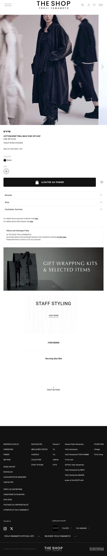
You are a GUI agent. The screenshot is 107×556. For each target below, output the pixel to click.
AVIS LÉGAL (7, 500)
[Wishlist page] (94, 5)
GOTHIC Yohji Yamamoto (74, 465)
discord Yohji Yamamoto (74, 444)
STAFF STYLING (37, 465)
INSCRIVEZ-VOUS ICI (11, 444)
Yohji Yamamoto (71, 449)
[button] (7, 5)
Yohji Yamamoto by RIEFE (75, 470)
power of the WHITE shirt (74, 480)
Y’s (54, 449)
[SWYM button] (102, 182)
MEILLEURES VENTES (39, 449)
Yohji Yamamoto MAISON (74, 475)
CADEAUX (35, 455)
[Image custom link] (53, 289)
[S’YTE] (6, 131)
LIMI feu (56, 460)
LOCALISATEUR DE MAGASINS (14, 477)
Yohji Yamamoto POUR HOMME (77, 455)
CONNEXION (8, 449)
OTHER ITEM (99, 444)
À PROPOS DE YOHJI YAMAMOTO (16, 510)
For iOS (65, 528)
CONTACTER (8, 482)
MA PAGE (7, 460)
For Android (81, 528)
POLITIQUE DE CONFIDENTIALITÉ (15, 505)
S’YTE (55, 465)
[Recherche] (82, 5)
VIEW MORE (53, 315)
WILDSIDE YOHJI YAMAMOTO (57, 536)
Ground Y (56, 444)
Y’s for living (98, 455)
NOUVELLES (8, 472)
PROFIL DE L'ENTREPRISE (12, 489)
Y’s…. (54, 455)
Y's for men (69, 460)
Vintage (97, 449)
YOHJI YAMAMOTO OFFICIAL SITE (19, 536)
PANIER (6, 455)
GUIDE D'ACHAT (9, 467)
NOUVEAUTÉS (36, 444)
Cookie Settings (96, 549)
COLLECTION (36, 460)
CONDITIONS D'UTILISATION (14, 494)
